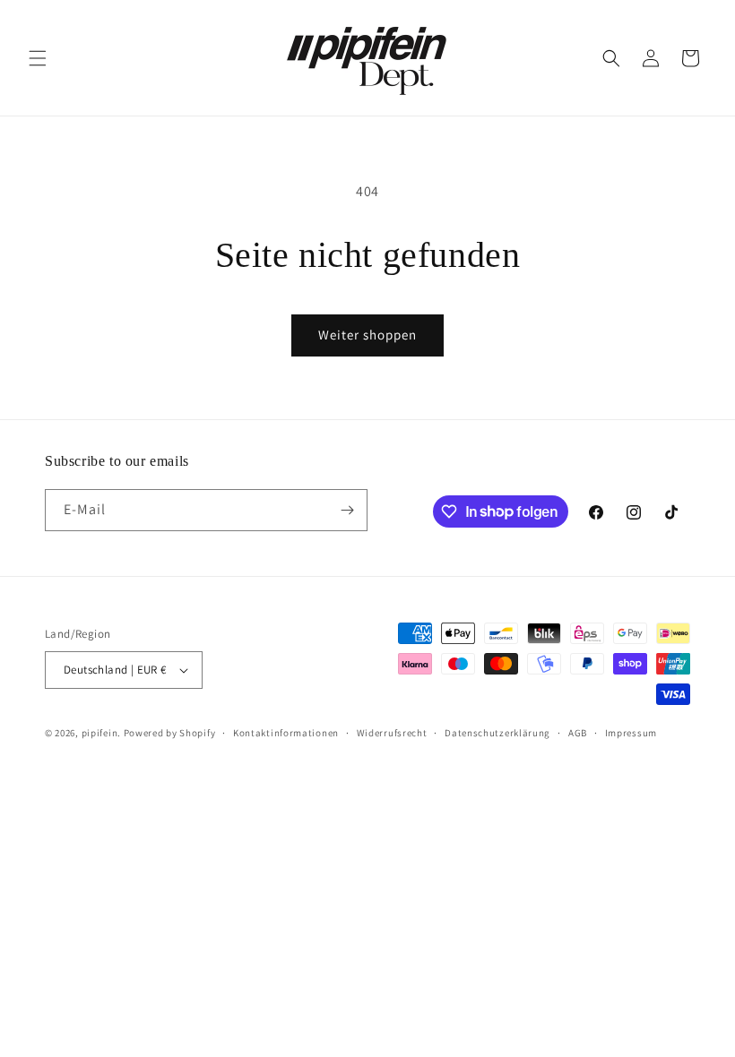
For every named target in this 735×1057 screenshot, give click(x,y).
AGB (577, 732)
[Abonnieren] (347, 510)
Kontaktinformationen (286, 732)
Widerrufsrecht (392, 732)
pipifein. (101, 732)
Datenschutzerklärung (497, 732)
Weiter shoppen (367, 334)
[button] (37, 58)
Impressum (631, 732)
